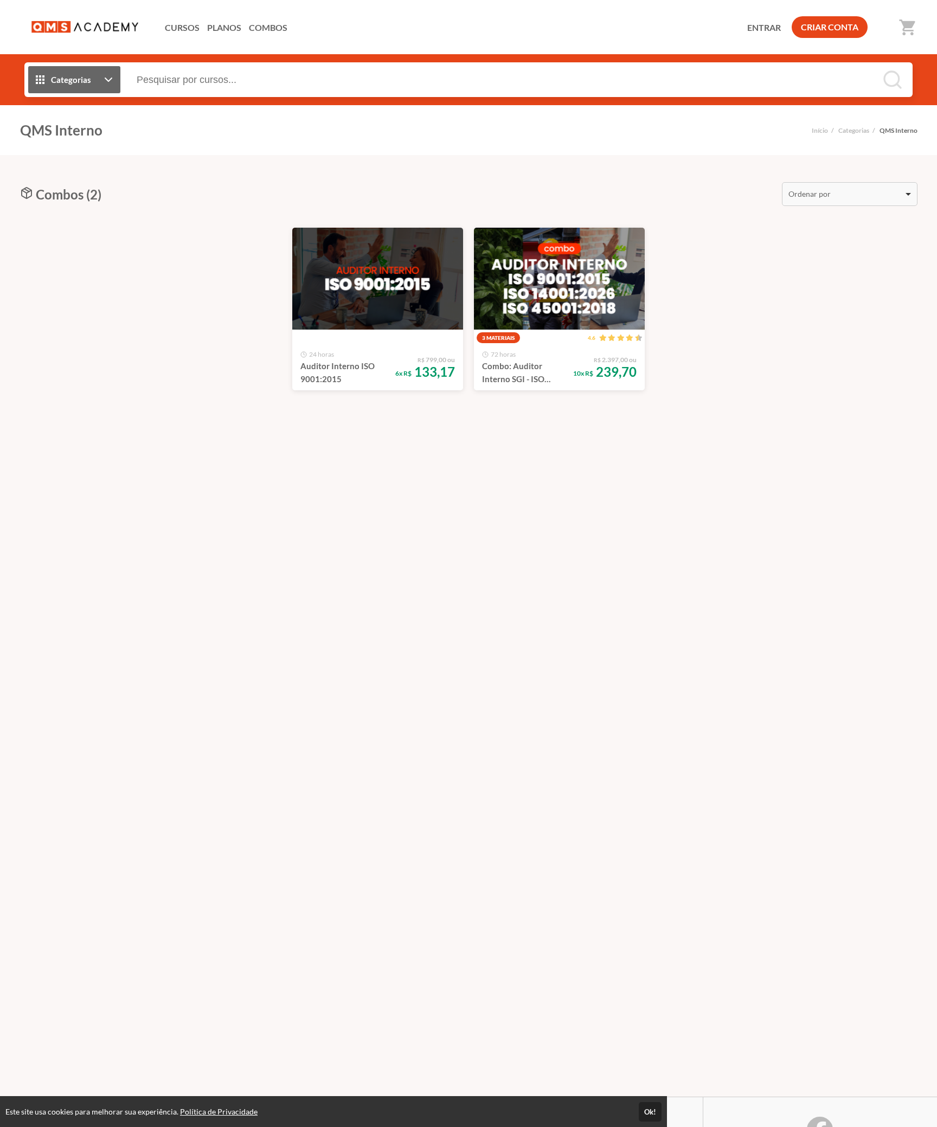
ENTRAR (764, 27)
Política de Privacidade (219, 1111)
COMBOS (268, 27)
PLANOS (224, 27)
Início (820, 130)
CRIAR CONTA (829, 27)
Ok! (650, 1111)
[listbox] (849, 194)
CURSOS (182, 27)
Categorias (853, 130)
